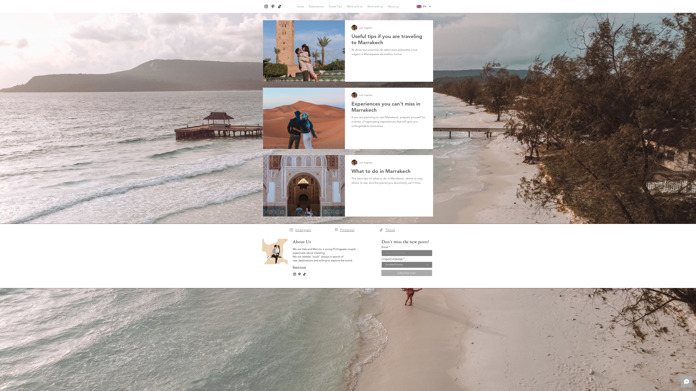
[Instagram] (266, 6)
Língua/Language (392, 258)
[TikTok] (279, 6)
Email (385, 247)
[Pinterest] (273, 6)
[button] (393, 6)
